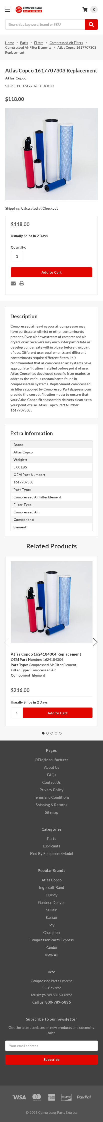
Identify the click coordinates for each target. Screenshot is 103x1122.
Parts (51, 838)
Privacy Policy (52, 789)
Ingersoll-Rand (51, 887)
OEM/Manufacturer (51, 759)
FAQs (51, 774)
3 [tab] (51, 733)
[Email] (13, 283)
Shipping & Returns (51, 804)
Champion (51, 932)
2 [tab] (47, 733)
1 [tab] (43, 733)
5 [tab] (60, 733)
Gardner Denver (51, 902)
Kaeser (52, 917)
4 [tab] (56, 733)
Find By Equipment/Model (51, 853)
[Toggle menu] (7, 9)
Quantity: (18, 247)
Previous (7, 642)
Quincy (52, 895)
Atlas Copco (52, 880)
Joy (51, 925)
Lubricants (51, 846)
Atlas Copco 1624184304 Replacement (46, 654)
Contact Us (51, 782)
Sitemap (51, 812)
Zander (52, 947)
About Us (51, 767)
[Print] (21, 283)
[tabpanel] (51, 641)
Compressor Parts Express (52, 940)
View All (51, 955)
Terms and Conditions (52, 797)
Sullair (51, 910)
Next (95, 642)
